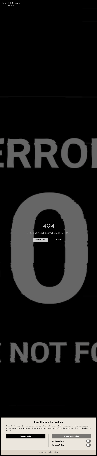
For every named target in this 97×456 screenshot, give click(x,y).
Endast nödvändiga (71, 436)
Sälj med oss (57, 240)
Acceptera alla (25, 436)
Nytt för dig (40, 240)
